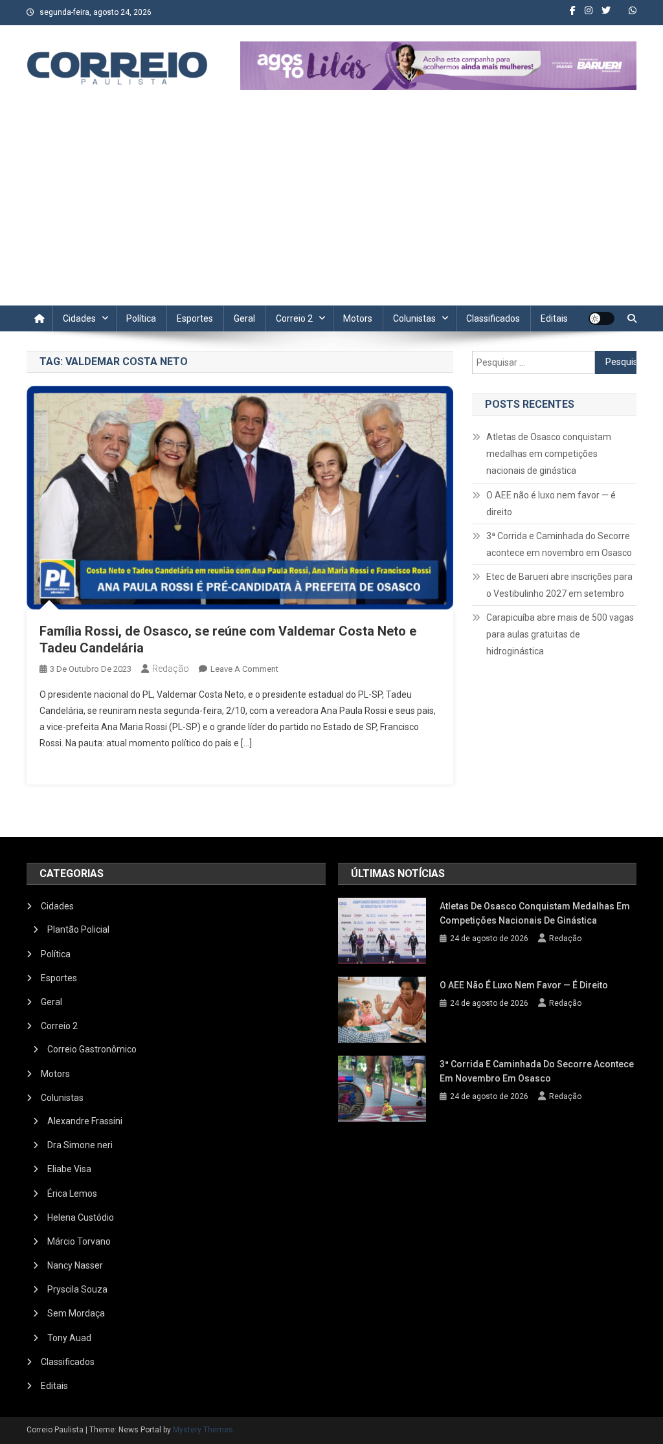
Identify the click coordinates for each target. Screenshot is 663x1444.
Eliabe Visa (69, 1169)
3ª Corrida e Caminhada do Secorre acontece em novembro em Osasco (559, 544)
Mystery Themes (203, 1429)
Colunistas (414, 318)
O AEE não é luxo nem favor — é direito (551, 503)
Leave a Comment (244, 669)
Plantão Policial (78, 929)
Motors (357, 318)
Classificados (493, 318)
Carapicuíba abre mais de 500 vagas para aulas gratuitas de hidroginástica (560, 634)
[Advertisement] (331, 208)
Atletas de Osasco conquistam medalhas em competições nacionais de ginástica (548, 454)
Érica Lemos (72, 1193)
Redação (170, 668)
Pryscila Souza (77, 1289)
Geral (244, 318)
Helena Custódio (80, 1217)
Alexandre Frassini (84, 1121)
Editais (554, 318)
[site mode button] (601, 318)
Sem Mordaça (76, 1313)
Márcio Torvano (79, 1241)
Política (141, 318)
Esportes (195, 318)
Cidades (79, 318)
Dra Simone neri (80, 1145)
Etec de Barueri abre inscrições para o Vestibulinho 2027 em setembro (559, 585)
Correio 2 (294, 318)
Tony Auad (69, 1338)
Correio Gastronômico (92, 1049)
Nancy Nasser (75, 1265)
